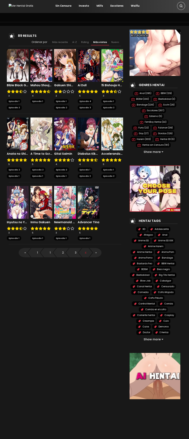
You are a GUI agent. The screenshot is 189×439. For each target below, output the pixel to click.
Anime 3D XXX (165, 240)
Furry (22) (143, 127)
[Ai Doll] (88, 65)
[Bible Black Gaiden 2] (18, 65)
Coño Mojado (165, 292)
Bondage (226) (145, 104)
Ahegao (148, 234)
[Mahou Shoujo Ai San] (41, 65)
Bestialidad (143, 275)
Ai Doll (82, 85)
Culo (166, 320)
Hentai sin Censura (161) (155, 144)
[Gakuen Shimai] (65, 65)
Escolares (116, 6)
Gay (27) (143, 133)
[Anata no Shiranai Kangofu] (18, 133)
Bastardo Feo (144, 263)
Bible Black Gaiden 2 (18, 85)
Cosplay (169, 315)
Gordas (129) (165, 133)
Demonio (163, 326)
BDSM (144, 269)
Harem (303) (143, 139)
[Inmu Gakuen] (41, 202)
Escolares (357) (155, 110)
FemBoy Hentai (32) (155, 121)
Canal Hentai (144, 286)
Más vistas (100, 42)
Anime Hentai (144, 252)
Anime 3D (143, 240)
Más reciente (60, 42)
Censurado (167, 286)
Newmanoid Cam (65, 222)
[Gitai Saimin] (65, 133)
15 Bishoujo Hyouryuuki (112, 85)
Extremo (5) (155, 116)
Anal (164, 234)
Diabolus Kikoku (88, 153)
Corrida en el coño (155, 309)
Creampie (148, 320)
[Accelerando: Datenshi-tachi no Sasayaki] (112, 133)
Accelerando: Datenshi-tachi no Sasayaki (112, 153)
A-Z (74, 42)
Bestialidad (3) (166, 98)
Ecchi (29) (169, 104)
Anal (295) (145, 93)
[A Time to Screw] (41, 133)
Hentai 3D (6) (167, 139)
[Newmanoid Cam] (65, 202)
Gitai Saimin (63, 153)
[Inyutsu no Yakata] (18, 202)
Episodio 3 (85, 107)
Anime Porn (167, 252)
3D (143, 229)
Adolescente (161, 229)
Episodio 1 (14, 101)
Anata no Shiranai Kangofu (18, 153)
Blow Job (145, 280)
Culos (145, 326)
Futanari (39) (165, 127)
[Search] (181, 6)
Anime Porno (145, 257)
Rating (85, 42)
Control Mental (146, 303)
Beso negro (163, 269)
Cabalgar (165, 280)
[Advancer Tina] (88, 202)
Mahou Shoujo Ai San (41, 85)
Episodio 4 (85, 101)
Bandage (167, 257)
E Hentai (164, 332)
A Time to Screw (41, 153)
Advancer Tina (88, 222)
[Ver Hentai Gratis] (21, 6)
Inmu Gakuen (40, 222)
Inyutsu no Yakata (18, 222)
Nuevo (115, 42)
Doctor (146, 332)
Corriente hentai (146, 315)
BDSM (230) (142, 98)
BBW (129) (166, 93)
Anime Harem (155, 246)
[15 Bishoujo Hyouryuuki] (112, 65)
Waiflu (135, 6)
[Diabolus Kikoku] (88, 133)
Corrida (168, 303)
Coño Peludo (155, 297)
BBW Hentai (167, 263)
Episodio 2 (14, 107)
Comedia (143, 292)
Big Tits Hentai (166, 275)
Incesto (84, 6)
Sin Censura (63, 6)
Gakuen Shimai (65, 85)
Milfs (100, 6)
